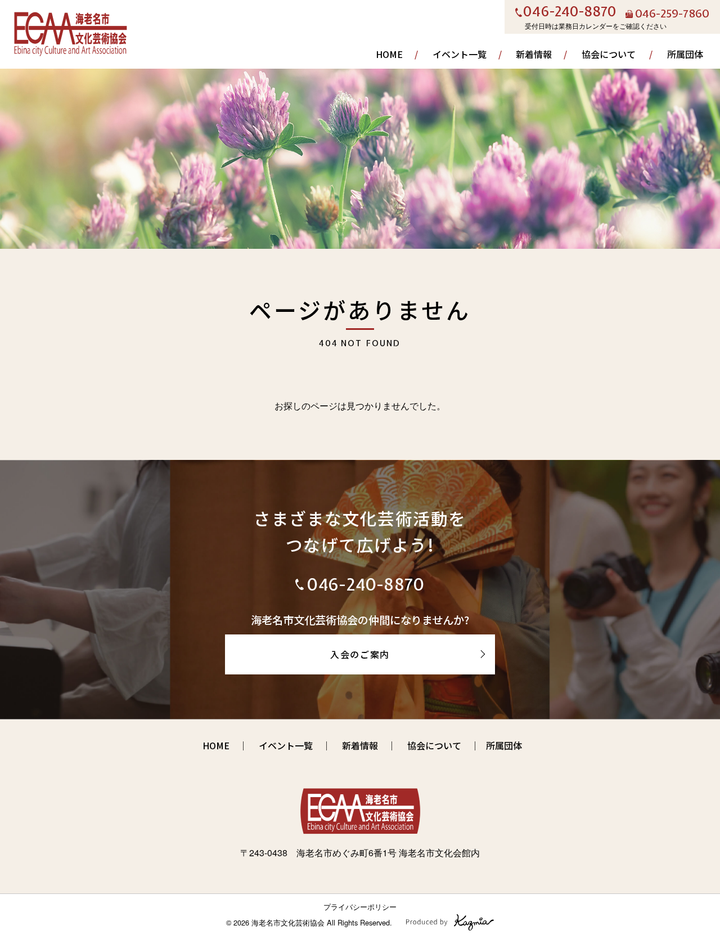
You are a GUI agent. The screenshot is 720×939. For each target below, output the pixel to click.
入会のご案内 (360, 654)
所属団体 (685, 54)
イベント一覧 (460, 54)
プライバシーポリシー (360, 906)
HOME (389, 54)
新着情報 (534, 54)
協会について (609, 54)
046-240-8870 (569, 12)
